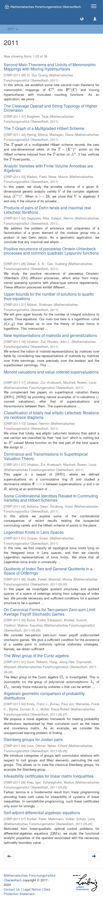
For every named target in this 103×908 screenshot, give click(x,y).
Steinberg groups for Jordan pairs (33, 739)
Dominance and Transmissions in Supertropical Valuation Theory (46, 456)
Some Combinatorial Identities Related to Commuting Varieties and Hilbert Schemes (51, 498)
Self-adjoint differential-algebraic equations (42, 812)
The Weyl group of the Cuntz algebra (36, 655)
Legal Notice (32, 889)
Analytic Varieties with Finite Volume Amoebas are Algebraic (48, 168)
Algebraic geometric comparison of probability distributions (44, 696)
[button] (82, 18)
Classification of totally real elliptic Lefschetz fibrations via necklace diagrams (51, 415)
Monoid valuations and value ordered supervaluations (51, 372)
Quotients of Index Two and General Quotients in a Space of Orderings (48, 571)
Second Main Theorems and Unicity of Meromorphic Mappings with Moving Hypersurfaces (50, 67)
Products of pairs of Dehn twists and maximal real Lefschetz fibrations (47, 210)
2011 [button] (12, 28)
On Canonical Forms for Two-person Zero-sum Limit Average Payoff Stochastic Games (49, 612)
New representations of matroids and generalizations (50, 335)
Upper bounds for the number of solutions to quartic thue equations (49, 296)
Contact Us (12, 889)
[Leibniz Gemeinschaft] (85, 882)
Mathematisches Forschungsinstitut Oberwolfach (30, 877)
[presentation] (51, 89)
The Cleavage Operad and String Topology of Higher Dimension (50, 108)
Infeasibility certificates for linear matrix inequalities (49, 776)
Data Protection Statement (27, 891)
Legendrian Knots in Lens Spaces (34, 532)
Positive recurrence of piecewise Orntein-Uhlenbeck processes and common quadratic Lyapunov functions (51, 251)
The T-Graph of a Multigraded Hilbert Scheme (44, 128)
